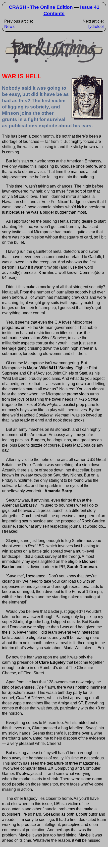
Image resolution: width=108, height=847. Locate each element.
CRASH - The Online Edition (41, 7)
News (9, 26)
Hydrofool (95, 26)
